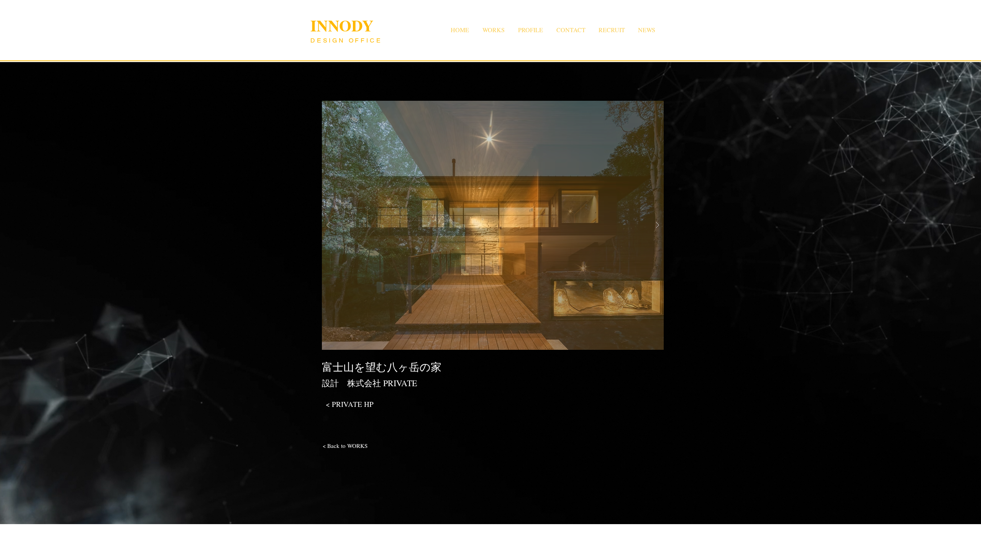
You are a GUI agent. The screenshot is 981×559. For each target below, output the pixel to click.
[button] (493, 225)
